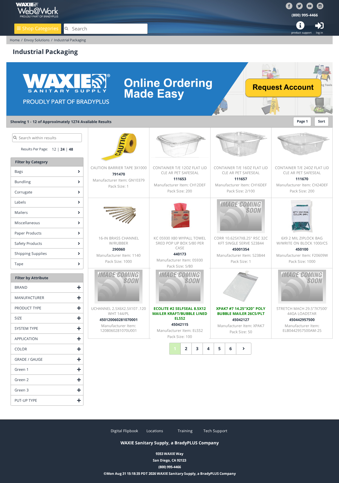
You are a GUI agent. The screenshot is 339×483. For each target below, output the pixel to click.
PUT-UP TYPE (47, 400)
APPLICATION (48, 338)
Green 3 (43, 389)
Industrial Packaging (70, 40)
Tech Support (215, 430)
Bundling (23, 181)
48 (71, 149)
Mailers (21, 212)
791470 (118, 174)
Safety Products (28, 243)
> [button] (243, 349)
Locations (154, 430)
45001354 (240, 249)
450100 (302, 249)
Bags (19, 171)
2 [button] (186, 348)
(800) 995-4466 (305, 14)
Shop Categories (40, 28)
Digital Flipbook (124, 430)
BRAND (42, 287)
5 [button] (219, 348)
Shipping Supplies (31, 253)
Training (185, 430)
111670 (302, 178)
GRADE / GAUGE (49, 359)
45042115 (179, 324)
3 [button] (197, 348)
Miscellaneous (27, 222)
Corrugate (23, 192)
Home (15, 40)
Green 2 (43, 379)
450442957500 (302, 319)
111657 (240, 178)
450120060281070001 (119, 319)
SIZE (40, 318)
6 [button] (230, 348)
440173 (179, 253)
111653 (179, 178)
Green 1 (43, 369)
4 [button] (208, 348)
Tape (19, 263)
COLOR (42, 348)
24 (62, 149)
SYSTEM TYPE (48, 328)
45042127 (240, 319)
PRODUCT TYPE (49, 307)
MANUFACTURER (49, 297)
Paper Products (28, 233)
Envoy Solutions (37, 40)
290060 (118, 249)
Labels (20, 202)
